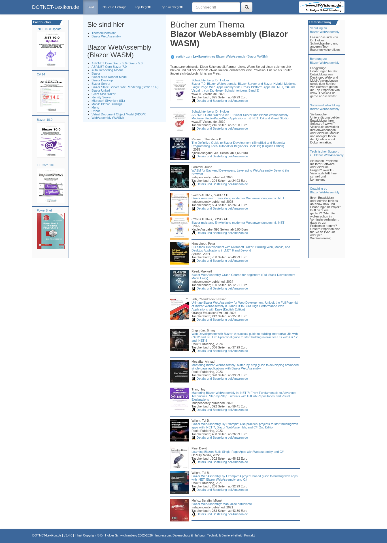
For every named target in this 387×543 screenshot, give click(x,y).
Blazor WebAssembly (106, 36)
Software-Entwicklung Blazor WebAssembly (325, 107)
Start (91, 7)
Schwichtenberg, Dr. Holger (210, 80)
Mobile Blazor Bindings (107, 104)
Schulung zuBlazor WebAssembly (324, 29)
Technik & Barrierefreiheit (224, 535)
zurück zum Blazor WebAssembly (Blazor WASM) (222, 56)
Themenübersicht (104, 33)
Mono (95, 107)
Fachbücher (41, 22)
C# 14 (41, 74)
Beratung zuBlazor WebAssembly (324, 60)
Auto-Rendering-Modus (108, 70)
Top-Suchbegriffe (172, 7)
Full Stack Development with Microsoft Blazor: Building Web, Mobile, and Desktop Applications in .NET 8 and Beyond (241, 248)
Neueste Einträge (114, 7)
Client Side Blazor (104, 94)
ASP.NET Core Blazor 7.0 (109, 66)
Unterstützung (320, 22)
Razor (96, 111)
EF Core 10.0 (46, 165)
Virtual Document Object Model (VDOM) (119, 114)
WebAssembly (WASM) (108, 117)
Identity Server (102, 97)
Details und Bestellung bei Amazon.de (222, 100)
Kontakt (249, 535)
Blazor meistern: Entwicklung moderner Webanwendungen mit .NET (238, 198)
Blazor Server (101, 83)
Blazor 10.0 (44, 119)
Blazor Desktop (102, 80)
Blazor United (101, 90)
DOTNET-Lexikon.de (55, 7)
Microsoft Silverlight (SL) (108, 100)
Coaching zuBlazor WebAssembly (324, 190)
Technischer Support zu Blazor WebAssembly (327, 153)
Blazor (96, 73)
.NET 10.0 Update (49, 29)
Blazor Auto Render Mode (109, 77)
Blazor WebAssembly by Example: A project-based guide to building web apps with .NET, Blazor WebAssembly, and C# (245, 477)
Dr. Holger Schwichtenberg (118, 535)
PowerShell (44, 210)
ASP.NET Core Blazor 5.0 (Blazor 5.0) (118, 63)
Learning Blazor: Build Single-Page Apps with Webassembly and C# (238, 451)
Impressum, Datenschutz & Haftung (180, 535)
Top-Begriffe (143, 7)
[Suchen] (246, 7)
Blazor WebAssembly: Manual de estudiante (222, 504)
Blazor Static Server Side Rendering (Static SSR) (125, 87)
